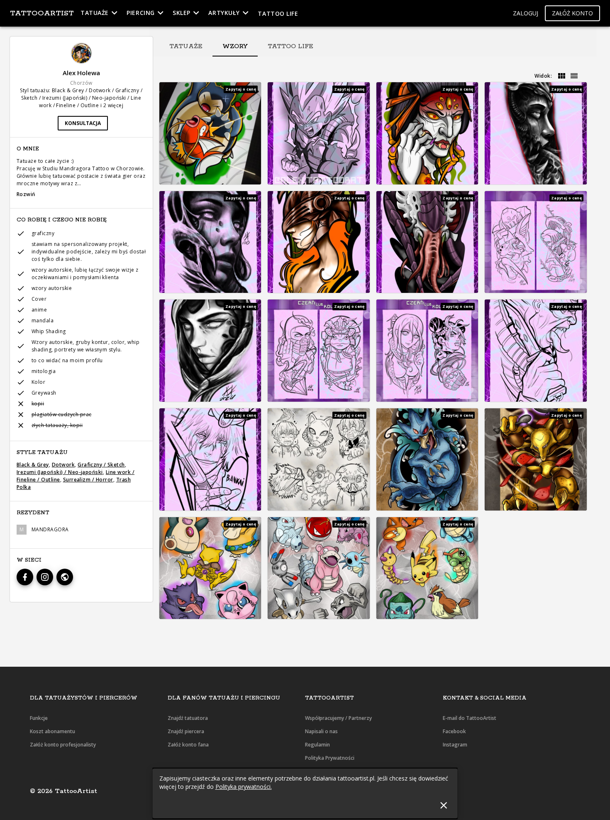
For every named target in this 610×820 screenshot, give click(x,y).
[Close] (443, 805)
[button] (526, 13)
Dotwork (63, 464)
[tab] (185, 46)
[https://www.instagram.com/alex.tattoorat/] (45, 577)
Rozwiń (26, 194)
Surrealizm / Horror (88, 479)
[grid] (561, 76)
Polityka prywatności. (243, 787)
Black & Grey (33, 464)
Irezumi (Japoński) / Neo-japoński (60, 472)
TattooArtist (42, 13)
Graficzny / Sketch (101, 464)
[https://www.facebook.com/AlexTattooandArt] (25, 577)
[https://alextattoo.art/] (64, 577)
